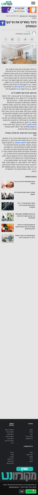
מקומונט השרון (32, 16)
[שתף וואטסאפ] (19, 39)
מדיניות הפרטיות (14, 487)
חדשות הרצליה (10, 432)
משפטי (31, 457)
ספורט (31, 461)
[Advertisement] (19, 329)
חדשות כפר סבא (10, 436)
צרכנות (12, 452)
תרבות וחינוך (10, 461)
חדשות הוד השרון (9, 430)
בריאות (31, 432)
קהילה (12, 454)
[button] (2, 23)
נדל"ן (31, 459)
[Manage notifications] (33, 490)
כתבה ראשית (29, 454)
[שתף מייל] (12, 39)
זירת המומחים (23, 16)
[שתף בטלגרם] (32, 39)
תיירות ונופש (11, 459)
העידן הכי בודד (29, 436)
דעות (31, 434)
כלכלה (31, 452)
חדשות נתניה (10, 438)
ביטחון (31, 430)
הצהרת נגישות (10, 463)
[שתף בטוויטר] (25, 39)
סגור (21, 491)
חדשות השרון (10, 434)
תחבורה (12, 457)
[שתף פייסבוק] (6, 39)
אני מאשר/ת (31, 491)
